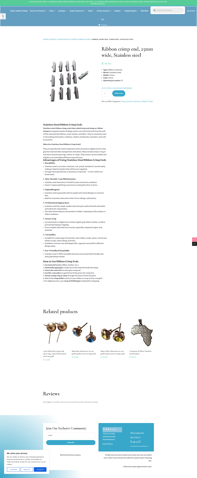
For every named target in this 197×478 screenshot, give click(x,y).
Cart (102, 19)
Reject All (27, 469)
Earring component (103, 11)
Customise (13, 469)
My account (191, 11)
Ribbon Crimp (84, 39)
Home (45, 39)
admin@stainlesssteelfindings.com (139, 446)
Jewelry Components (76, 11)
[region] (26, 462)
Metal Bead (144, 11)
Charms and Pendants (37, 11)
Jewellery (117, 11)
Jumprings (61, 11)
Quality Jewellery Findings (19, 11)
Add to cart (119, 93)
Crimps (74, 39)
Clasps (90, 11)
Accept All (40, 469)
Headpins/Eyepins (130, 11)
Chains (51, 11)
